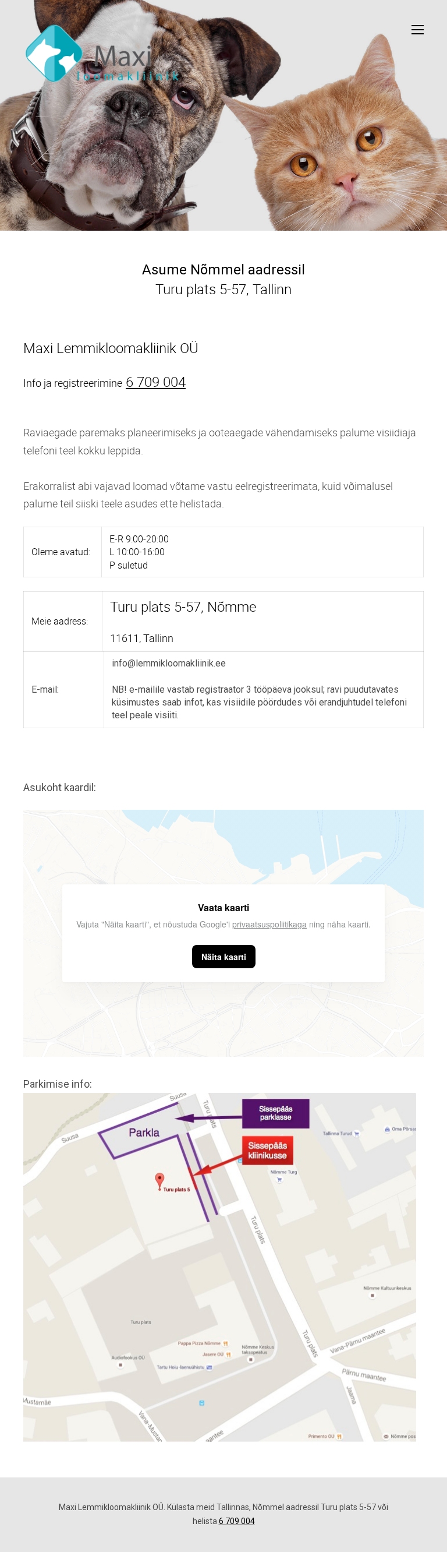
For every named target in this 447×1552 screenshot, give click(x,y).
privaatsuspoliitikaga (269, 924)
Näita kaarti (223, 956)
